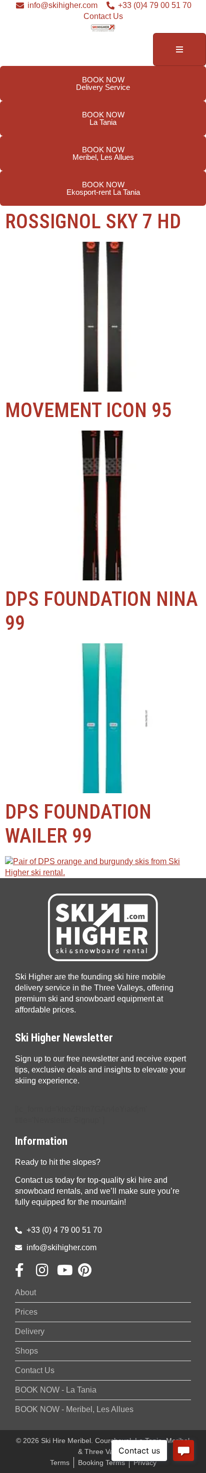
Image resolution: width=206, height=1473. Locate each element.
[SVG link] (103, 927)
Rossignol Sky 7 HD (93, 221)
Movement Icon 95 (88, 410)
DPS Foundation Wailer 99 (78, 824)
